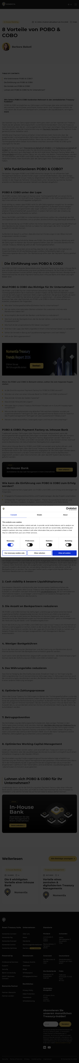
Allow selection (39, 553)
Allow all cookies (64, 553)
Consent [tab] (14, 515)
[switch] (30, 544)
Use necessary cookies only (14, 553)
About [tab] (65, 515)
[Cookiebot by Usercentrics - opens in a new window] (68, 508)
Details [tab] (39, 515)
